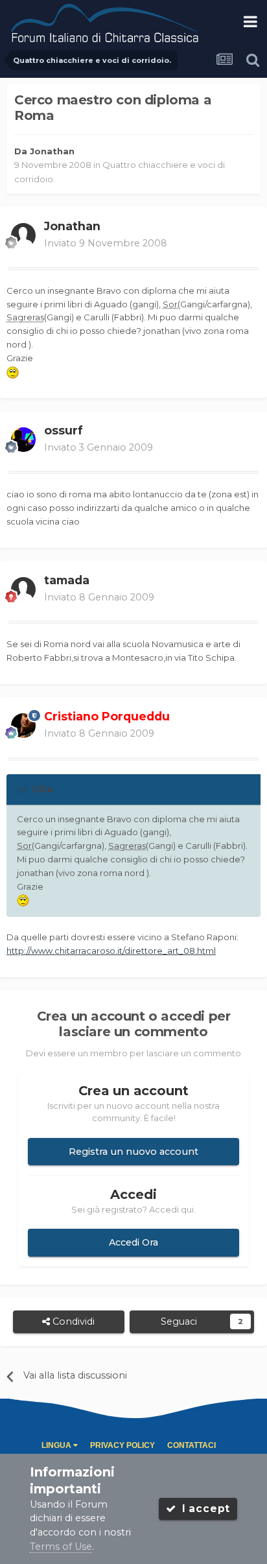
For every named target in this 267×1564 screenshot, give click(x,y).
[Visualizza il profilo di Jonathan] (23, 235)
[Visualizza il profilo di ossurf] (23, 440)
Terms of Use (61, 1546)
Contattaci (191, 1445)
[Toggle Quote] (23, 788)
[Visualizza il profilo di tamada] (23, 589)
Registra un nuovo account (133, 1151)
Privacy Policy (122, 1445)
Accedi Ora (133, 1242)
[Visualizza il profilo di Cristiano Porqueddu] (23, 726)
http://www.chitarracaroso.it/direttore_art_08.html (111, 950)
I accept (203, 1508)
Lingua (57, 1445)
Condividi (72, 1321)
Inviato (105, 243)
